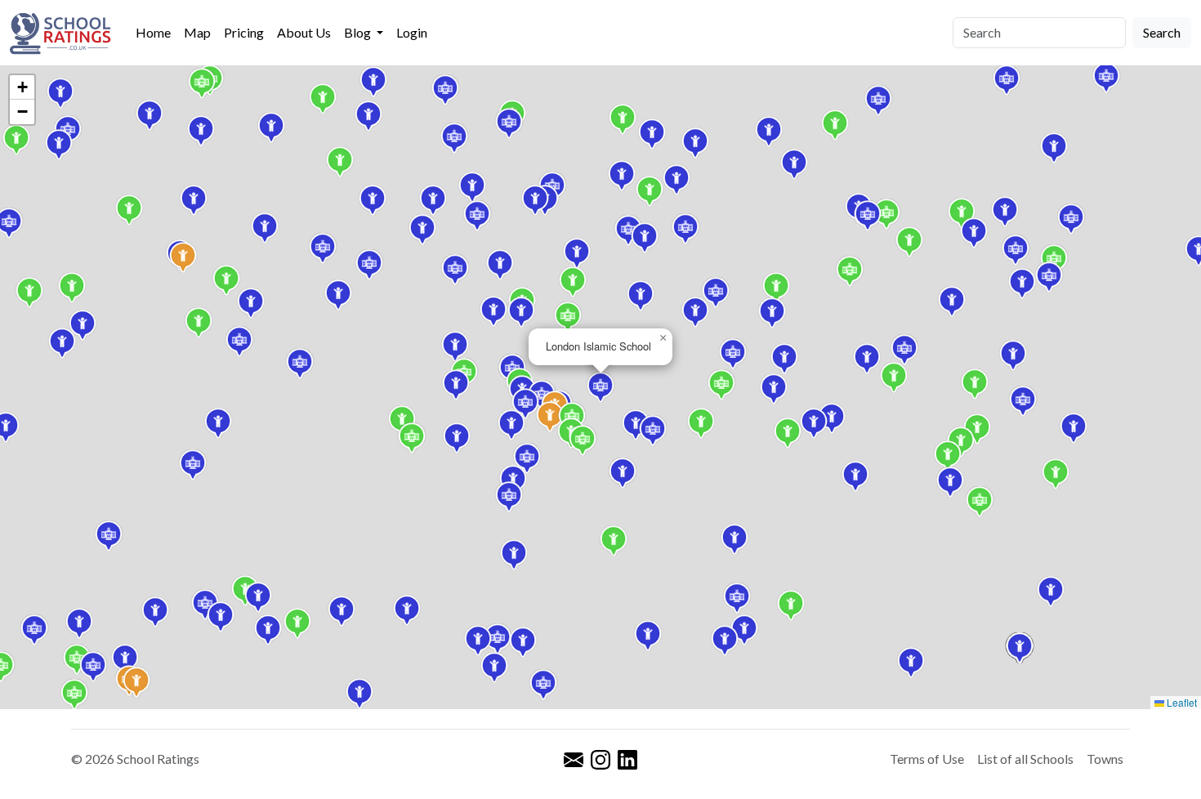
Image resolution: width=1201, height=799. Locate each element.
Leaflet (1180, 702)
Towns (1105, 758)
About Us (304, 32)
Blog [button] (358, 32)
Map (197, 32)
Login (411, 32)
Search (1162, 32)
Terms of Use (927, 758)
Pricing (244, 32)
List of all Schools (1025, 758)
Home (153, 32)
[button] (401, 420)
